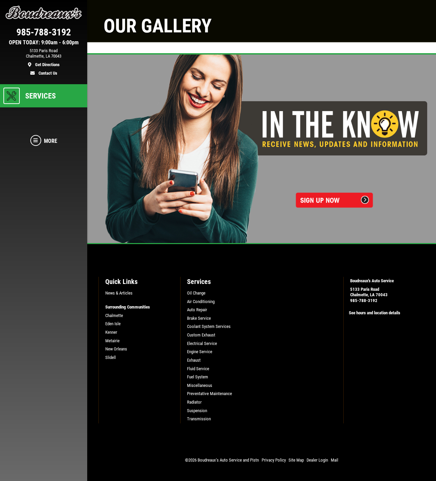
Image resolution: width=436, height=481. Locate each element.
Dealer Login (317, 460)
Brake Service (199, 318)
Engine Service (199, 351)
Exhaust (194, 360)
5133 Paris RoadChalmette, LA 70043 (369, 292)
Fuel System (197, 376)
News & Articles (119, 293)
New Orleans (116, 348)
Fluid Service (198, 368)
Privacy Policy (274, 460)
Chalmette (114, 315)
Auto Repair (197, 309)
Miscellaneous (199, 385)
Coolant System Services (209, 326)
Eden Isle (113, 323)
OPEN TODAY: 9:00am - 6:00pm (44, 42)
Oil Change (196, 293)
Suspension (197, 410)
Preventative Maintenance (209, 393)
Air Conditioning (201, 301)
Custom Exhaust (201, 334)
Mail (334, 460)
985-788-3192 (363, 300)
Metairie (112, 340)
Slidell (110, 357)
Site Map (296, 460)
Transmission (199, 418)
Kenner (111, 332)
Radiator (194, 402)
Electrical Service (202, 343)
